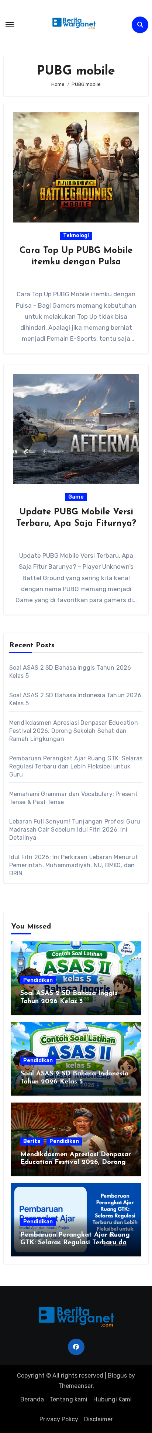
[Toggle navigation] (9, 24)
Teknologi (76, 235)
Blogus (117, 1375)
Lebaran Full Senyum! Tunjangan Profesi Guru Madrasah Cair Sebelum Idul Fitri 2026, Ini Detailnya (75, 829)
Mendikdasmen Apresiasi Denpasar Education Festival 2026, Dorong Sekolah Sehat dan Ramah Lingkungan (73, 730)
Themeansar (75, 1385)
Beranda (32, 1399)
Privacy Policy (58, 1419)
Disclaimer (98, 1419)
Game (76, 497)
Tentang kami (68, 1399)
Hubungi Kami (112, 1399)
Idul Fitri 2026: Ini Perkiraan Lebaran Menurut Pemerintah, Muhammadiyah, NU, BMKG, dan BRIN (73, 865)
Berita (32, 1141)
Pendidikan (38, 980)
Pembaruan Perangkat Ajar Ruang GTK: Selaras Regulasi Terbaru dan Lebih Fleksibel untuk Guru (76, 766)
